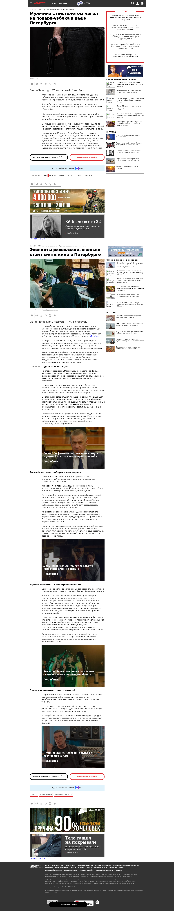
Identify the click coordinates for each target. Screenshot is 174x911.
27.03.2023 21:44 (35, 10)
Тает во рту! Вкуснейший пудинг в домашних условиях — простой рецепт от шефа (129, 123)
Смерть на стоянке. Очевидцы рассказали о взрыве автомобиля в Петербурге (125, 18)
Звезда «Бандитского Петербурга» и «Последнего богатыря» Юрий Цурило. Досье (125, 37)
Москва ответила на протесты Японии (127, 167)
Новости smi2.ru (37, 239)
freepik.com (34, 78)
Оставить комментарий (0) (87, 157)
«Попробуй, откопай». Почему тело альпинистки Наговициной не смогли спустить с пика (130, 265)
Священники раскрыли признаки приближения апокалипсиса (128, 348)
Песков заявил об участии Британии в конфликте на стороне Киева (129, 144)
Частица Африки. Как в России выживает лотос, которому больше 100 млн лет (130, 304)
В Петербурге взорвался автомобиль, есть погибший (125, 56)
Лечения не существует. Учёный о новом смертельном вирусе (129, 91)
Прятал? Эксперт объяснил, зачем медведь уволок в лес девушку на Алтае (129, 108)
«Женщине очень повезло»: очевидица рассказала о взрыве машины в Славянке (125, 27)
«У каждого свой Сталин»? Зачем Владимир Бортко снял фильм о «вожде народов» (125, 46)
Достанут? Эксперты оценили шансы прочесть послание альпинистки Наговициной (130, 280)
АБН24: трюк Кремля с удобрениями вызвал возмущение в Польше (129, 324)
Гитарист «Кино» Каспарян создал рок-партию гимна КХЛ (68, 754)
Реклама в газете (61, 868)
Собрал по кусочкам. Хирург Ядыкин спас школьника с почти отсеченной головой (130, 115)
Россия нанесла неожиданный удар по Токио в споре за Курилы (129, 332)
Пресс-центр (70, 865)
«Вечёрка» (95, 336)
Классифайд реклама (53, 870)
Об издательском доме (54, 865)
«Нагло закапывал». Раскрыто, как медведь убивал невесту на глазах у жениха (130, 273)
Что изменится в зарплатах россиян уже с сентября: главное (129, 316)
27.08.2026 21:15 (35, 246)
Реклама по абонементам (97, 868)
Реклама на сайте (77, 868)
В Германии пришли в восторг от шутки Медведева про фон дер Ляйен (130, 340)
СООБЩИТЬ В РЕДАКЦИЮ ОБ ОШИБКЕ (109, 870)
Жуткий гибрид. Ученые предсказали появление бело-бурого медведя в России (130, 100)
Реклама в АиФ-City (116, 868)
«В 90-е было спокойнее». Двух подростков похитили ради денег (129, 295)
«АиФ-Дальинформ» (50, 310)
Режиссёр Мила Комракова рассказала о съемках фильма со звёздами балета (69, 673)
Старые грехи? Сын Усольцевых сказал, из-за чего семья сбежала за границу (130, 84)
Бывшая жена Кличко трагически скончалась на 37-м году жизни (128, 151)
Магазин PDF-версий (85, 865)
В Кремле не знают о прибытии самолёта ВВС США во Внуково (127, 159)
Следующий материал (68, 904)
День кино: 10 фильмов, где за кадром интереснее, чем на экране (68, 567)
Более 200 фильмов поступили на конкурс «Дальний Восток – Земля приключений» (71, 455)
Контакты (49, 868)
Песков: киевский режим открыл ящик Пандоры (128, 136)
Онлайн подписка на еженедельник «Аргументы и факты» (117, 865)
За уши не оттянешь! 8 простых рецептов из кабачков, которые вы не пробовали (130, 288)
